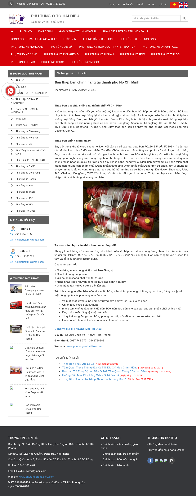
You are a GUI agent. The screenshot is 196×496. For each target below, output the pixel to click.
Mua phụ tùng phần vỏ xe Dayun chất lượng (35, 392)
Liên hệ (163, 4)
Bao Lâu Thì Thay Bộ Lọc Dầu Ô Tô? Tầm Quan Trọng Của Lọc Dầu (116, 371)
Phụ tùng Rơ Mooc (85, 62)
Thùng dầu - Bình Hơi (98, 39)
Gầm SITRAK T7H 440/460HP (77, 31)
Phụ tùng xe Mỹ (61, 46)
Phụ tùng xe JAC (23, 62)
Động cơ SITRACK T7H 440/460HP (33, 39)
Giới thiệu (128, 4)
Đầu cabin (45, 31)
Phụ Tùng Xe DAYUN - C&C (160, 46)
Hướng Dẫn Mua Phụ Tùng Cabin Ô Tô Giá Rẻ (103, 375)
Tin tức (151, 4)
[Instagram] (172, 460)
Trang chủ (114, 4)
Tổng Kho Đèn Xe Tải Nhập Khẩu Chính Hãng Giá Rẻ (107, 379)
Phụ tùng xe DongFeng (61, 54)
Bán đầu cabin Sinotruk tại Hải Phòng (33, 409)
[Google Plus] (161, 460)
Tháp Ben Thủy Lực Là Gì (90, 363)
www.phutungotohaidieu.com (84, 346)
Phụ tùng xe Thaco (165, 54)
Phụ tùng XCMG (52, 62)
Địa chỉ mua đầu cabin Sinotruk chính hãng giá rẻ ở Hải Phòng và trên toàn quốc (35, 311)
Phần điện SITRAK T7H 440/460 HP (125, 31)
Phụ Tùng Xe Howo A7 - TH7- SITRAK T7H (107, 46)
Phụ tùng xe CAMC (24, 54)
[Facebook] (150, 460)
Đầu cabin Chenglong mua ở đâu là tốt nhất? (34, 290)
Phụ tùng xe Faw (132, 54)
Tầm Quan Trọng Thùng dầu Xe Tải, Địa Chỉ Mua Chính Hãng (112, 367)
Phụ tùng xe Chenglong (138, 39)
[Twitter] (157, 460)
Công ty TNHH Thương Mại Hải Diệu (78, 328)
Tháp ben (69, 39)
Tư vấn (140, 4)
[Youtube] (166, 460)
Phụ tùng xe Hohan (99, 54)
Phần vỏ (26, 31)
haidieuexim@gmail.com (30, 239)
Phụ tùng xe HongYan (27, 46)
